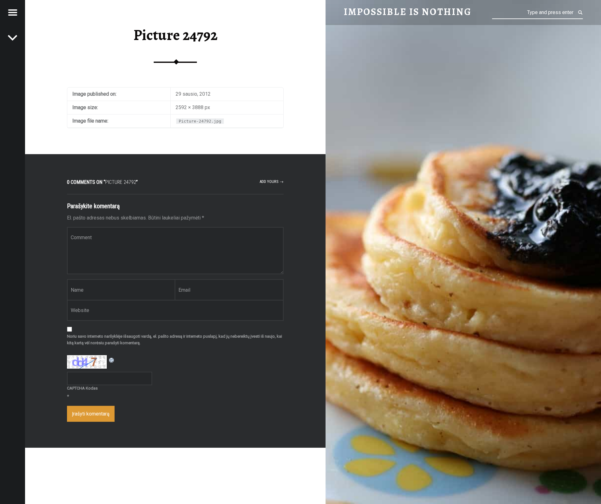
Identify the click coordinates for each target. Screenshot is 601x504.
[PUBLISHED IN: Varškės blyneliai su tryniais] (12, 37)
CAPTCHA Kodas (82, 388)
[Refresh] (111, 359)
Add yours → (271, 181)
